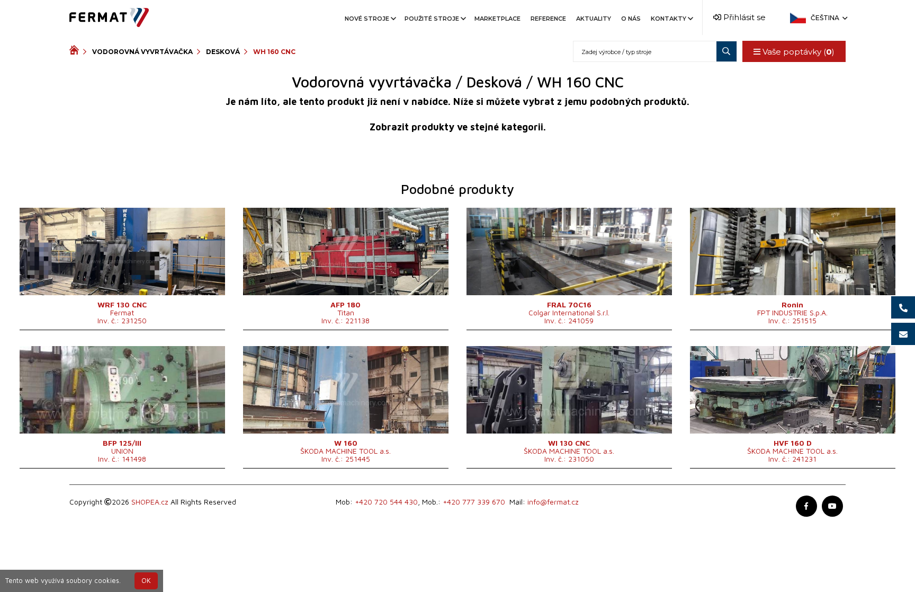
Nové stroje (367, 18)
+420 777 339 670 (474, 501)
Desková (223, 52)
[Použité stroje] (76, 51)
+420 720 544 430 (386, 501)
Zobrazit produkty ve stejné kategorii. (458, 126)
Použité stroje (432, 18)
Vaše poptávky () (797, 52)
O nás (631, 18)
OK (146, 581)
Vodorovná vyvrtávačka (142, 52)
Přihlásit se (743, 17)
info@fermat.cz (553, 501)
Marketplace (497, 18)
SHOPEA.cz (149, 501)
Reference (548, 18)
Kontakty (668, 18)
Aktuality (593, 18)
